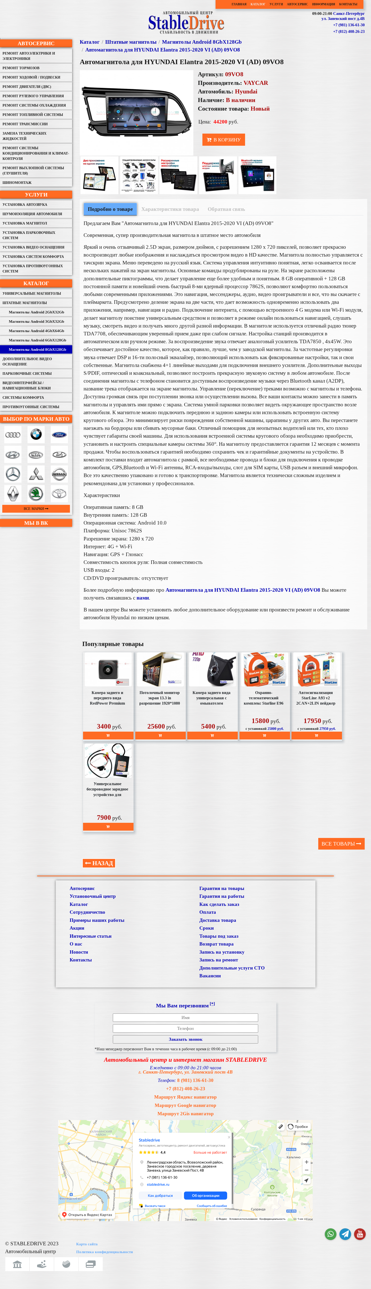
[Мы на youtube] (360, 1234)
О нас (76, 944)
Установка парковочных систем (29, 235)
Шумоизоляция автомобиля (32, 214)
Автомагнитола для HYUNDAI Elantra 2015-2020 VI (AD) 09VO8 (162, 50)
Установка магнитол (25, 223)
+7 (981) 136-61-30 (349, 25)
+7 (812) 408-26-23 (349, 31)
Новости (79, 952)
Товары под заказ (218, 936)
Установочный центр (93, 896)
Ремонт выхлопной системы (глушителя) (33, 170)
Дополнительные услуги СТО (232, 968)
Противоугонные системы (31, 407)
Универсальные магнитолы (32, 293)
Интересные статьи (91, 936)
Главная (239, 4)
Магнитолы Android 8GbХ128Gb (37, 350)
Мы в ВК (36, 523)
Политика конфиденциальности (104, 1252)
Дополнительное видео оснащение (27, 361)
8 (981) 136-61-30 (195, 1080)
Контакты (348, 4)
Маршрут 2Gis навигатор (185, 1113)
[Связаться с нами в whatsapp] (331, 1234)
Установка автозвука (25, 205)
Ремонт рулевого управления (33, 96)
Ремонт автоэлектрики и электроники (29, 56)
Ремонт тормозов (21, 68)
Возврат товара (216, 944)
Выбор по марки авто (36, 419)
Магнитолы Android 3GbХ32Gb (36, 321)
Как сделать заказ (219, 904)
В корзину (226, 139)
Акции (77, 928)
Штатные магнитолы (25, 303)
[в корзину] (108, 735)
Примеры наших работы (97, 920)
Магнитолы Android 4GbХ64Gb (36, 331)
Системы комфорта (23, 398)
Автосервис (297, 4)
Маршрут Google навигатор (185, 1105)
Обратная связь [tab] (226, 209)
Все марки (34, 509)
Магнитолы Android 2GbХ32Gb (36, 312)
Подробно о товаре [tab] (110, 209)
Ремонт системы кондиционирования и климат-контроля (36, 153)
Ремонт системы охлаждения (34, 105)
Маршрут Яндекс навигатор (185, 1097)
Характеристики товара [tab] (170, 209)
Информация (323, 4)
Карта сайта (87, 1244)
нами (143, 598)
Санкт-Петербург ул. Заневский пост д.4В (343, 16)
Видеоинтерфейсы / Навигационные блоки (27, 385)
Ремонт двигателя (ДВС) (27, 87)
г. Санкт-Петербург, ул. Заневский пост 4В (186, 1072)
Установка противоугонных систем (33, 268)
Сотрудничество (87, 912)
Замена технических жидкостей (24, 136)
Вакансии (210, 975)
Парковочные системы (27, 374)
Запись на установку (222, 952)
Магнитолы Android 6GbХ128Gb (37, 340)
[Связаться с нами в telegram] (345, 1234)
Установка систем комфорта (33, 257)
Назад (102, 863)
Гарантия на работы (221, 896)
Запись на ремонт (218, 959)
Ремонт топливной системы (33, 115)
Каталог (258, 4)
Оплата (207, 912)
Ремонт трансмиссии (25, 124)
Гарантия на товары (221, 888)
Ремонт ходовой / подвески (31, 77)
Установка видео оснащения (33, 247)
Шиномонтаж (17, 183)
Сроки (206, 928)
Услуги (276, 4)
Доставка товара (217, 920)
